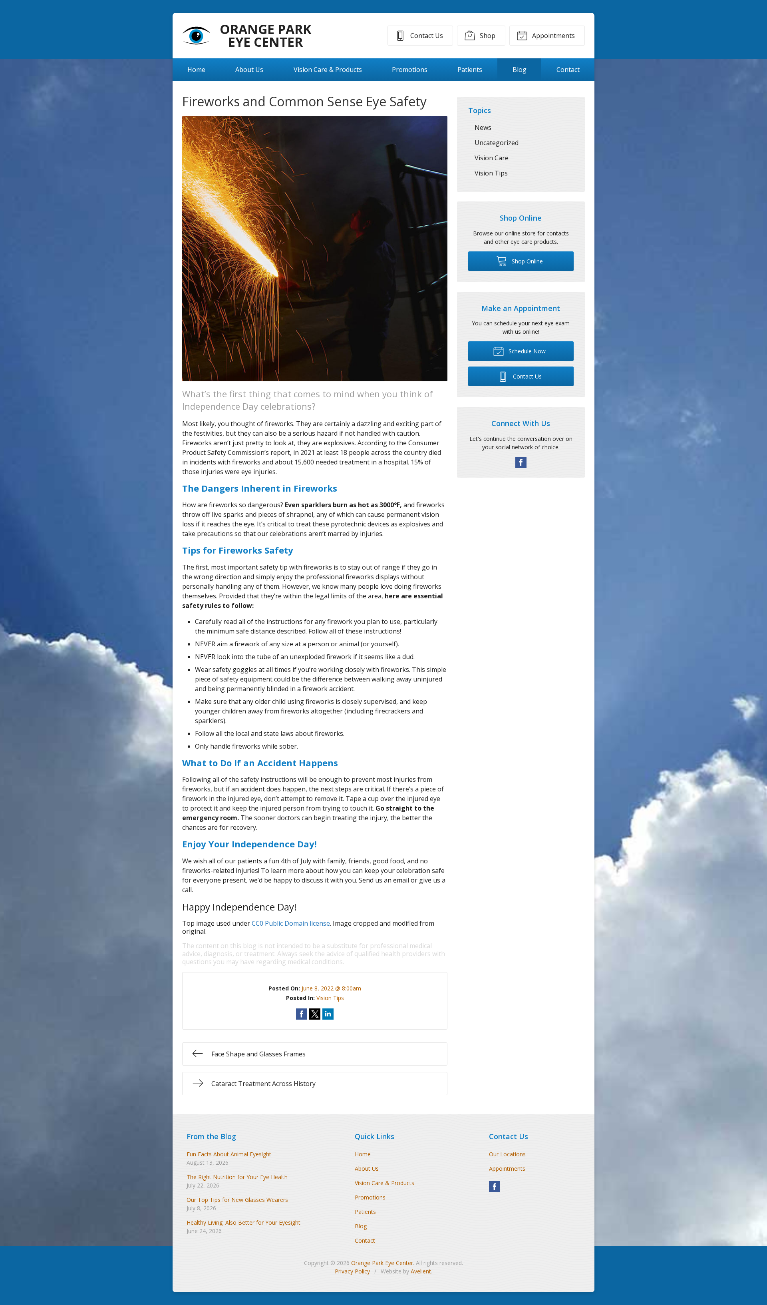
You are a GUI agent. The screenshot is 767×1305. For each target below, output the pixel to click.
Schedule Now (526, 351)
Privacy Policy (352, 1271)
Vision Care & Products (328, 69)
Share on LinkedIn (328, 1014)
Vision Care (492, 157)
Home (196, 69)
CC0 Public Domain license (291, 923)
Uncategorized (497, 142)
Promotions (409, 69)
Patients (469, 69)
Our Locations (507, 1154)
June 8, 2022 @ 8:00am (331, 988)
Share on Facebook (301, 1014)
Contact (568, 69)
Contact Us (426, 35)
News (483, 127)
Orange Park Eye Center (382, 1263)
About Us (249, 69)
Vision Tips (330, 998)
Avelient (421, 1271)
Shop (486, 35)
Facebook (521, 462)
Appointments (553, 35)
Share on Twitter (314, 1014)
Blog (520, 69)
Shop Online (526, 261)
